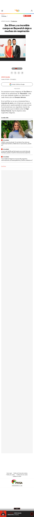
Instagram (14, 461)
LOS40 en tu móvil (17, 476)
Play (32, 514)
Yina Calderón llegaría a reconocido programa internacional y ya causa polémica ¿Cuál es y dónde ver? (17, 159)
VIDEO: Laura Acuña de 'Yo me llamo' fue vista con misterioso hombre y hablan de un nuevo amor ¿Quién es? (16, 143)
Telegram (22, 72)
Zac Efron (3, 166)
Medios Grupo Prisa (17, 486)
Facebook (11, 72)
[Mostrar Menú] (2, 11)
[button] (1, 62)
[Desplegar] (17, 508)
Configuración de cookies (22, 474)
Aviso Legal (9, 473)
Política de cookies (10, 474)
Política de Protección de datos (20, 473)
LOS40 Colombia (17, 10)
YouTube (17, 461)
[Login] (31, 10)
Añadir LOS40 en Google (18, 84)
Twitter (15, 72)
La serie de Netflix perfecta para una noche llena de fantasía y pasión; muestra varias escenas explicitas (15, 151)
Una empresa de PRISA (17, 481)
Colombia (3, 16)
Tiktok (10, 461)
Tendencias (14, 21)
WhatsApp (18, 72)
